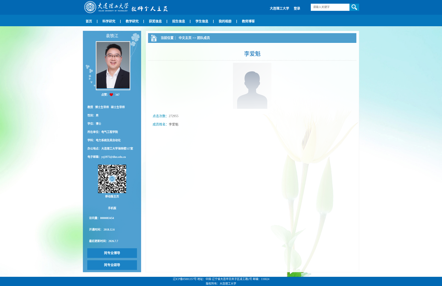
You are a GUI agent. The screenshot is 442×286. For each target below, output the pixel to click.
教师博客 (248, 21)
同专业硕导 (112, 265)
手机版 (112, 208)
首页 (89, 21)
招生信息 (178, 21)
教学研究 (132, 21)
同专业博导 (112, 253)
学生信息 (201, 21)
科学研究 (108, 21)
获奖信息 (155, 21)
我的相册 (225, 21)
